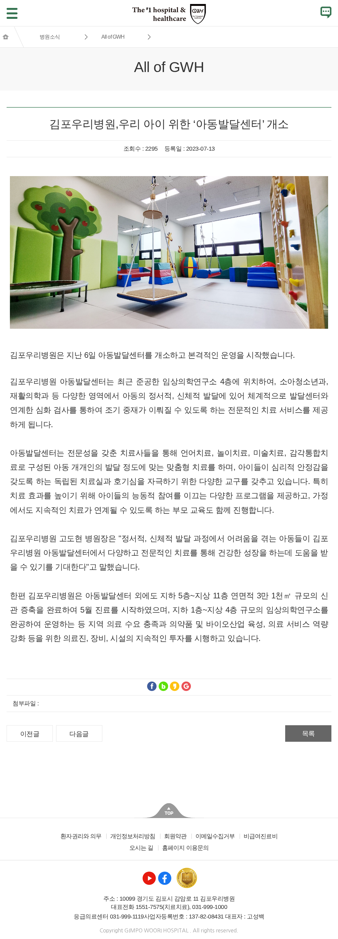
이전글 (30, 733)
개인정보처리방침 (132, 836)
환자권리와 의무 (80, 836)
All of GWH (113, 37)
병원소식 (50, 37)
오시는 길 (141, 847)
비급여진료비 (261, 836)
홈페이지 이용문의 (185, 847)
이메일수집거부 (215, 836)
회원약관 (175, 836)
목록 (308, 733)
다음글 (79, 733)
